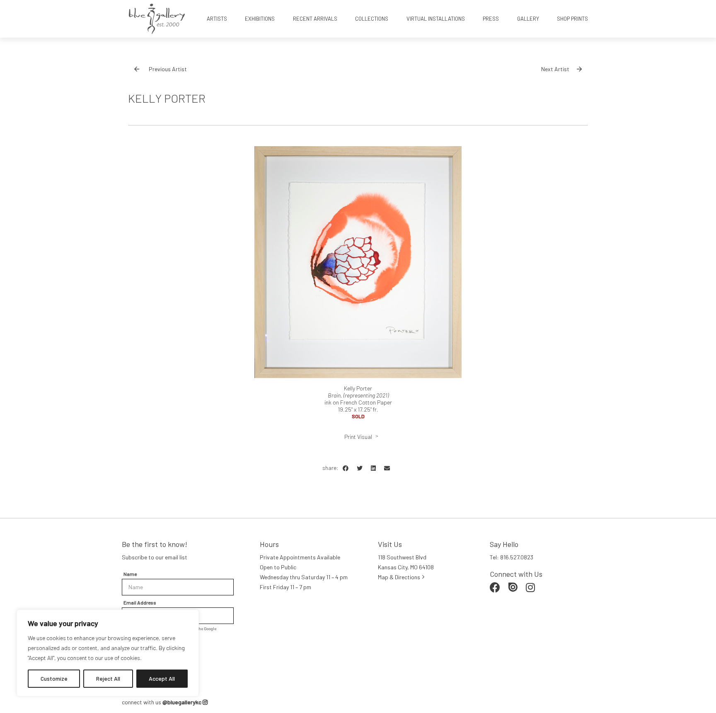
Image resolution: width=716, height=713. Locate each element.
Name (130, 574)
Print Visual (358, 436)
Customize (54, 678)
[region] (108, 652)
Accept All (162, 678)
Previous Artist (168, 68)
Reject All (108, 678)
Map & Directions (399, 577)
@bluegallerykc (182, 702)
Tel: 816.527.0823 (511, 557)
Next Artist (555, 68)
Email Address (139, 602)
